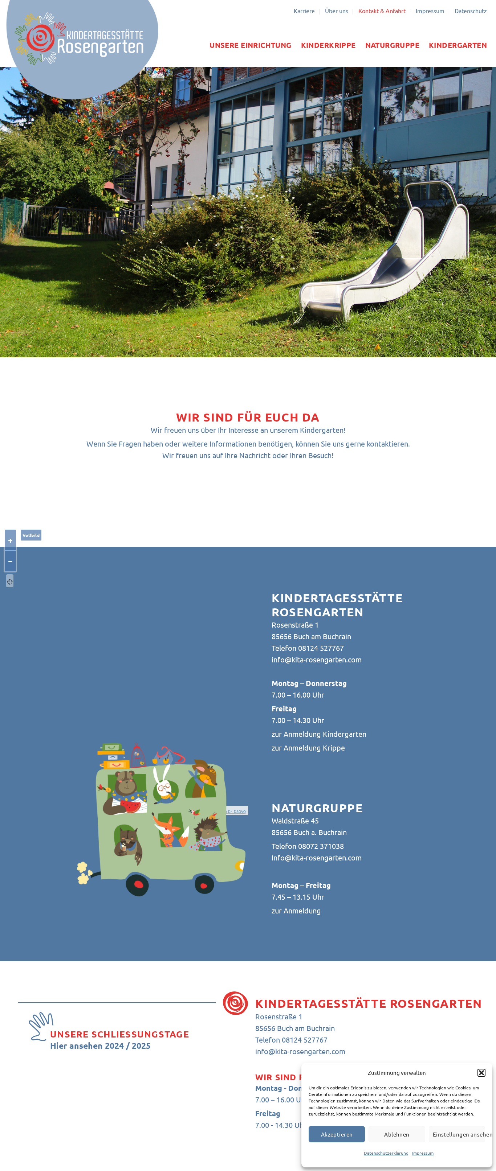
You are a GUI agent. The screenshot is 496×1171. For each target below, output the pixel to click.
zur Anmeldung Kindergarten (319, 733)
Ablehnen (397, 1134)
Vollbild (31, 535)
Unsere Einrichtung (250, 45)
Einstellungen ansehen (459, 1134)
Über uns (336, 10)
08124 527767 (320, 647)
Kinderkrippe (328, 45)
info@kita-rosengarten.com (317, 659)
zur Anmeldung (296, 910)
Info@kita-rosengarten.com (317, 857)
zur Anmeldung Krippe (308, 747)
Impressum (423, 1153)
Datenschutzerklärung (386, 1153)
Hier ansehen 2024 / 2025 (100, 1045)
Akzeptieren (337, 1134)
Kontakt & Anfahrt (382, 10)
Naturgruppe (392, 45)
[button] (481, 1072)
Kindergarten (458, 45)
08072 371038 (321, 845)
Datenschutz (471, 10)
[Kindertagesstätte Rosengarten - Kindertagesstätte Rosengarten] (81, 49)
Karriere (304, 10)
